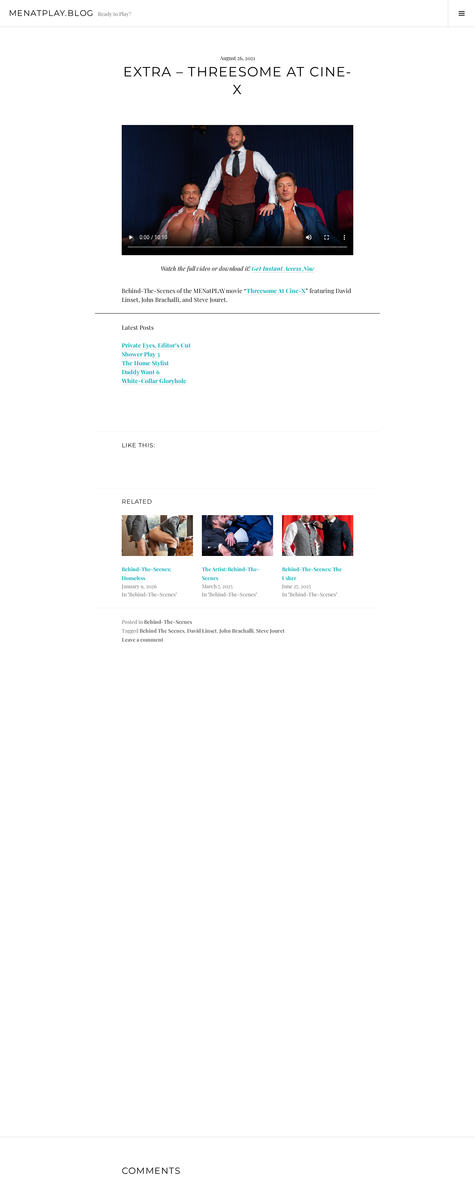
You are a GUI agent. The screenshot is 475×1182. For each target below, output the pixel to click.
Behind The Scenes (162, 630)
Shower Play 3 (141, 354)
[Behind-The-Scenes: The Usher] (317, 535)
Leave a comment (142, 639)
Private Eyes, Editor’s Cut (156, 345)
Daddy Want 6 (141, 372)
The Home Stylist (145, 363)
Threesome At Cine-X (275, 290)
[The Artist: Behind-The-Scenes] (237, 535)
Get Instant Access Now (283, 268)
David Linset (202, 630)
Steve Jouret (270, 630)
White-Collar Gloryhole (154, 381)
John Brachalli (236, 630)
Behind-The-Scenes (168, 621)
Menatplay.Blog (51, 13)
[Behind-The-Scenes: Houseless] (157, 535)
